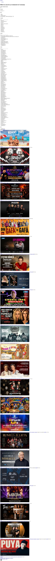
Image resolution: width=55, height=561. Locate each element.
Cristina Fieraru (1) (3, 72)
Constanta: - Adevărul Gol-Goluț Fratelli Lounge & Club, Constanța (10, 556)
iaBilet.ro (1, 0)
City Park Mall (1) (3, 39)
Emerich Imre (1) (3, 76)
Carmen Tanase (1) (3, 65)
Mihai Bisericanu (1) (3, 96)
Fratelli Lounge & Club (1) (4, 41)
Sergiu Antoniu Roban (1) (4, 112)
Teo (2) (2, 49)
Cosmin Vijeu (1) (3, 69)
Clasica (1, 431)
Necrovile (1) (3, 100)
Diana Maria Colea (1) (4, 74)
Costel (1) (2, 70)
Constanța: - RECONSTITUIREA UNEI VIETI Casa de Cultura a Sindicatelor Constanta (14, 467)
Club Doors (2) (3, 37)
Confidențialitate (7, 558)
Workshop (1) (3, 31)
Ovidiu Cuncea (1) (3, 105)
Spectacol (1, 360)
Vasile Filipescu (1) (3, 122)
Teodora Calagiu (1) (3, 116)
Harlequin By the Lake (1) (4, 42)
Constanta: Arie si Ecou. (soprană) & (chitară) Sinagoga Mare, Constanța (15, 289)
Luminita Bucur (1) (3, 90)
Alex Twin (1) (3, 54)
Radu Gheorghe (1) (3, 109)
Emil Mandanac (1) (3, 77)
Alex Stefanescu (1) (3, 53)
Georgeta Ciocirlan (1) (4, 80)
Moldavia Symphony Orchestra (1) (5, 98)
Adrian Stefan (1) (3, 52)
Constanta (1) (3, 40)
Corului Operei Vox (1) (4, 68)
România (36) (3, 128)
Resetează (3, 129)
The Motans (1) (3, 118)
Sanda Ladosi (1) (3, 110)
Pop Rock (1, 271)
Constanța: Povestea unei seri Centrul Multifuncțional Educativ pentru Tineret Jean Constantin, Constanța (14, 378)
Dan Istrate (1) (3, 73)
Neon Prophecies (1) (3, 101)
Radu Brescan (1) (3, 108)
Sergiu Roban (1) (3, 113)
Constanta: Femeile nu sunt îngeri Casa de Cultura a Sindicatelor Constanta (10, 325)
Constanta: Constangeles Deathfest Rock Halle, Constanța (8, 343)
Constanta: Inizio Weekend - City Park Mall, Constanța (14, 218)
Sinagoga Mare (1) (3, 44)
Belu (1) (2, 61)
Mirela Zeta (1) (3, 97)
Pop (0, 217)
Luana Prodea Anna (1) (4, 88)
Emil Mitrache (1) (3, 78)
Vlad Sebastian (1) (3, 124)
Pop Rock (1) (3, 27)
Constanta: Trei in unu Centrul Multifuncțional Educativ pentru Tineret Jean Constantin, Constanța (13, 521)
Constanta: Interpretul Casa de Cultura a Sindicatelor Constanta (8, 396)
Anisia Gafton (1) (3, 58)
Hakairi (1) (2, 81)
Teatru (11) (2, 20)
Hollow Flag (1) (3, 82)
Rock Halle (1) (3, 43)
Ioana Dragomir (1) (3, 84)
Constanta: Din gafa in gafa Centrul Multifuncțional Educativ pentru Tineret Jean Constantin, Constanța (13, 236)
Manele (1, 182)
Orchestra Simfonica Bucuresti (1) (5, 104)
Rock (1, 342)
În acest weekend (3, 15)
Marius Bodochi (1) (3, 92)
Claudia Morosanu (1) (4, 66)
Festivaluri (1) (3, 28)
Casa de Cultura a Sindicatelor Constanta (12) (7, 35)
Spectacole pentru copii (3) (4, 23)
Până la (8, 16)
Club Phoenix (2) (3, 38)
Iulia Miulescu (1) (3, 85)
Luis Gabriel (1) (3, 89)
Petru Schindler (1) (3, 106)
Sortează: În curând (5, 6)
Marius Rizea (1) (3, 94)
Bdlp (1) (2, 60)
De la (1, 16)
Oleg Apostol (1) (3, 102)
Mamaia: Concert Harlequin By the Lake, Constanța (9, 307)
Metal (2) (2, 24)
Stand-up (1, 146)
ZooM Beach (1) (3, 45)
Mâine (2, 14)
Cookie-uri (11, 558)
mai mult (1, 557)
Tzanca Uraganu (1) (3, 120)
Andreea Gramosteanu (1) (4, 56)
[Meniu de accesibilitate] (1, 560)
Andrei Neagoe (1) (3, 57)
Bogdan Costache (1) (4, 62)
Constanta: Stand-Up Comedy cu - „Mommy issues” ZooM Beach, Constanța (13, 147)
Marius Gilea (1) (3, 93)
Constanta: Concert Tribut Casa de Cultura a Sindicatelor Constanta (10, 503)
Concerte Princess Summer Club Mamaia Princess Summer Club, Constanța (10, 200)
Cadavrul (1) (2, 64)
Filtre (1, 6)
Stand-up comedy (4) (3, 21)
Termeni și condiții (2, 558)
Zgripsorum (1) (3, 125)
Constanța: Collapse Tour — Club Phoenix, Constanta (15, 485)
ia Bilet (28, 147)
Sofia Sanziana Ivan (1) (4, 114)
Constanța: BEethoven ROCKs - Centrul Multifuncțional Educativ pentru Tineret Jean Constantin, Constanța (18, 432)
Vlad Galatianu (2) (3, 50)
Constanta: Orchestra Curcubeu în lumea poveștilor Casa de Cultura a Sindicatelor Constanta (12, 414)
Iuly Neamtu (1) (3, 86)
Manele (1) (2, 29)
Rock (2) (2, 25)
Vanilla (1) (2, 121)
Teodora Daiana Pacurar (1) (4, 117)
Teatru (1, 235)
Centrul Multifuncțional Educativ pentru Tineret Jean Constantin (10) (10, 36)
